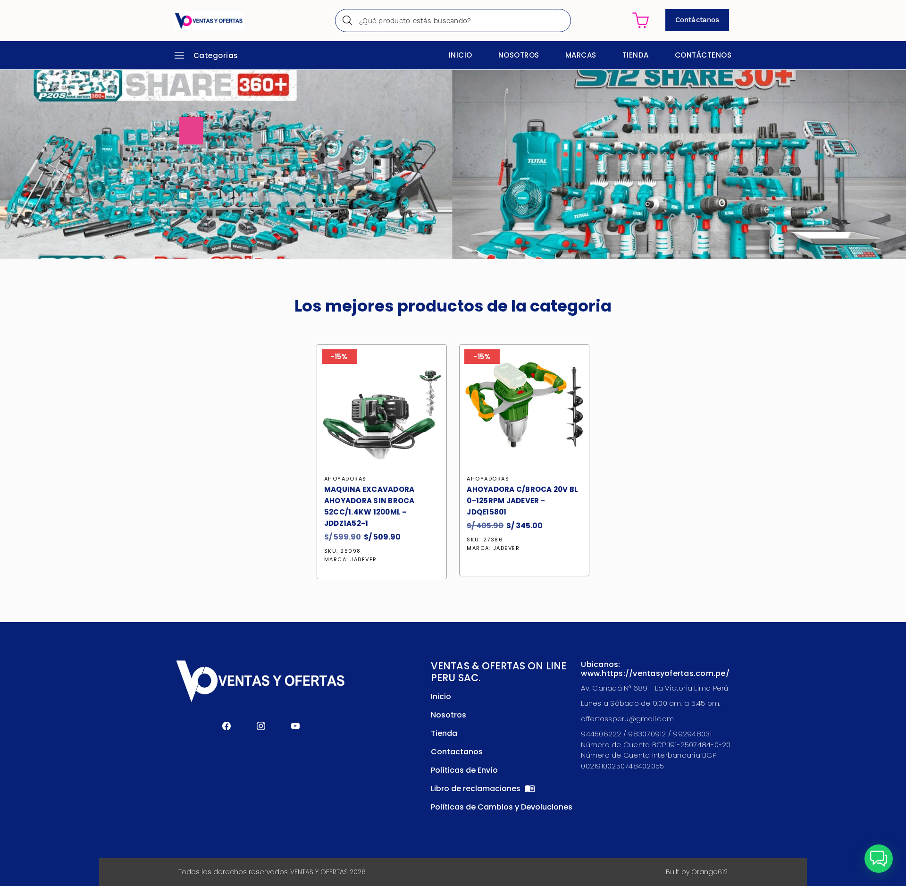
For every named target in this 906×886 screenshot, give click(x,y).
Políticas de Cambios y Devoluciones (501, 807)
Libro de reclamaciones (476, 788)
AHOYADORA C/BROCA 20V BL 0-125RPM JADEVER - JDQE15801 (522, 500)
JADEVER (363, 559)
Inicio (460, 55)
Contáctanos (697, 20)
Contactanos (457, 751)
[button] (878, 858)
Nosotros (518, 55)
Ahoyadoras (345, 478)
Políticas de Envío (464, 770)
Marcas (580, 55)
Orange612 (709, 872)
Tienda (635, 55)
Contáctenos (703, 55)
